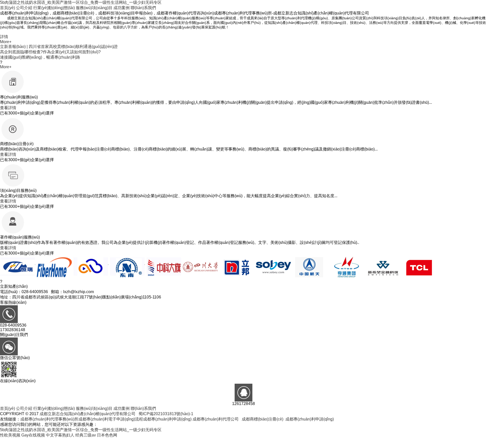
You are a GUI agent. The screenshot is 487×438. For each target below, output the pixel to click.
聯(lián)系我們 (143, 8)
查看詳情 (8, 108)
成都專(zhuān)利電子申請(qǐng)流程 (110, 419)
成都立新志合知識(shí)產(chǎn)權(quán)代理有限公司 (87, 414)
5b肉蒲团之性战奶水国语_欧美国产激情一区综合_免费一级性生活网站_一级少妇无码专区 (81, 2)
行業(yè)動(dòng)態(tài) (54, 8)
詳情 (4, 37)
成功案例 (121, 8)
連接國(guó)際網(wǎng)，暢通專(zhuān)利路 (40, 57)
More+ (5, 42)
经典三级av (85, 435)
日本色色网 (107, 435)
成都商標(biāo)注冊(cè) (262, 419)
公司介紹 (24, 8)
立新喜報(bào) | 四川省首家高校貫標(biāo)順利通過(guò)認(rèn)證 (59, 46)
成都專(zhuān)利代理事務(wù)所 (49, 419)
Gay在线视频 (33, 435)
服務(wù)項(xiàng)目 (94, 8)
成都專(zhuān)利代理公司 (216, 419)
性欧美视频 (10, 435)
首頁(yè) (7, 8)
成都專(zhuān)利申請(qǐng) (167, 419)
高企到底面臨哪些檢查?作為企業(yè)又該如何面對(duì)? (50, 52)
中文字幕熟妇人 (60, 435)
